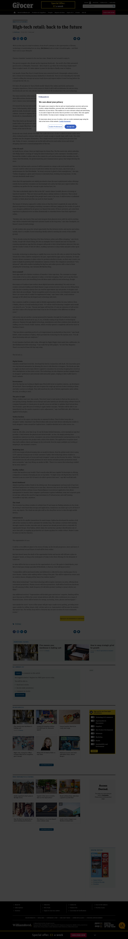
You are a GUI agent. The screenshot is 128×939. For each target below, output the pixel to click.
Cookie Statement (65, 121)
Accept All (70, 127)
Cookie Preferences (55, 127)
